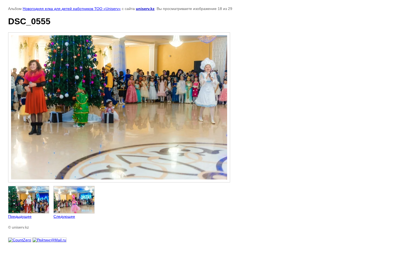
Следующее (64, 216)
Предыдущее (20, 216)
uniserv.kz (145, 8)
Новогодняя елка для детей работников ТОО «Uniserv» (72, 8)
